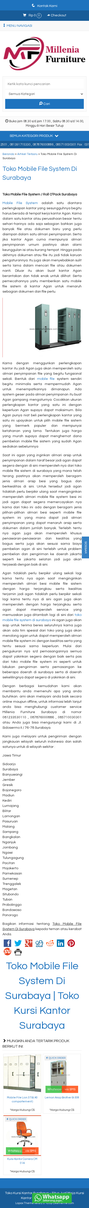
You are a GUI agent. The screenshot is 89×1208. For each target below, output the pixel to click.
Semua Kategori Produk (32, 136)
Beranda (8, 153)
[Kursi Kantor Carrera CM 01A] (22, 1135)
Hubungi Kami (24, 1109)
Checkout (58, 15)
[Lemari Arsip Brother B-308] (62, 1074)
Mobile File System (20, 203)
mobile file (46, 379)
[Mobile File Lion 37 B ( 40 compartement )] (22, 1074)
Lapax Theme (24, 1203)
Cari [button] (46, 104)
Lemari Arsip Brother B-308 (62, 1097)
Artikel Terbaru (27, 153)
